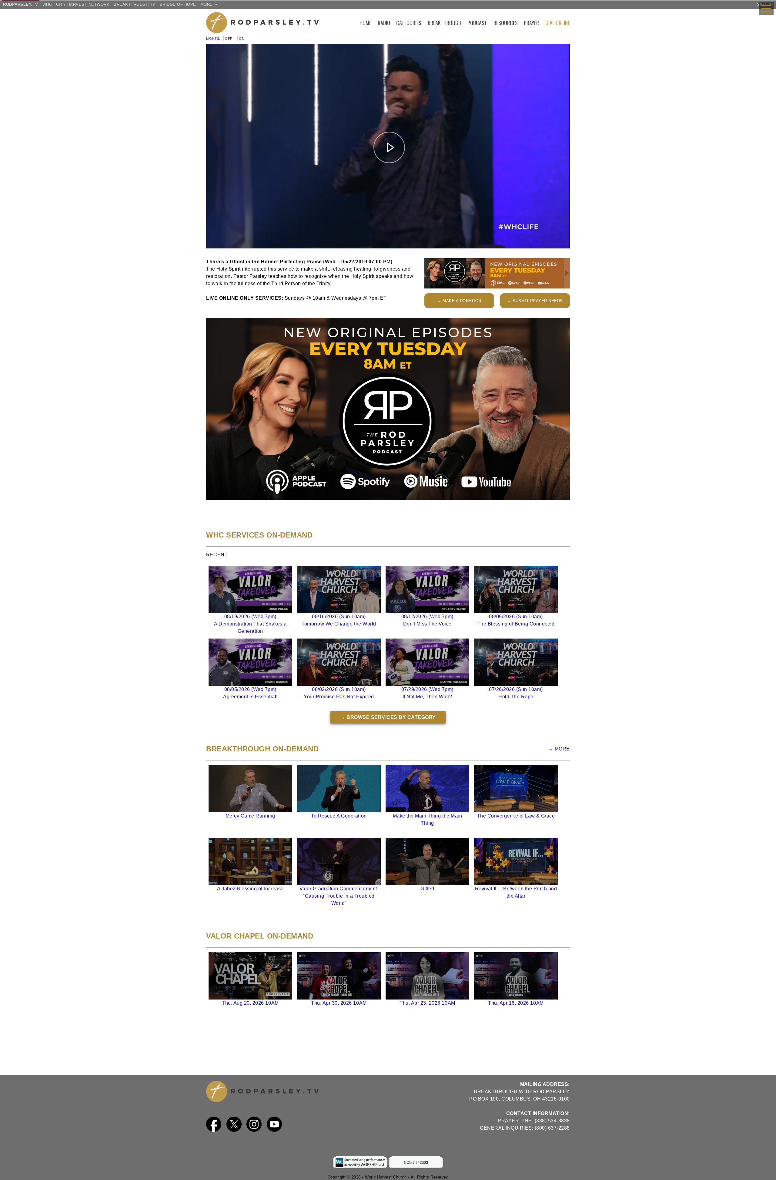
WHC (47, 4)
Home (365, 23)
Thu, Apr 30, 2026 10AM (338, 1003)
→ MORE (559, 748)
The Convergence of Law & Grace (516, 815)
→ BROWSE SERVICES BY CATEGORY (388, 717)
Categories (408, 23)
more (207, 4)
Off (228, 38)
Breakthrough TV (135, 4)
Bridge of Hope (178, 4)
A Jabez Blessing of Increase (250, 888)
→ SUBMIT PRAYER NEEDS (535, 300)
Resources (505, 23)
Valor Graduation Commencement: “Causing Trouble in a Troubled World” (338, 896)
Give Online (557, 23)
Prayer (531, 23)
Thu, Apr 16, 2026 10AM (516, 1003)
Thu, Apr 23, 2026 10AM (427, 1003)
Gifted (427, 888)
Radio (384, 23)
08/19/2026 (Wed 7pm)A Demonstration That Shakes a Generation (250, 624)
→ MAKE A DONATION (459, 300)
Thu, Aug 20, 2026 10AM (250, 1003)
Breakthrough (444, 23)
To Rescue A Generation (338, 815)
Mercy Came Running (250, 815)
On (241, 38)
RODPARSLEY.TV (20, 4)
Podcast (477, 23)
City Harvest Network (82, 4)
